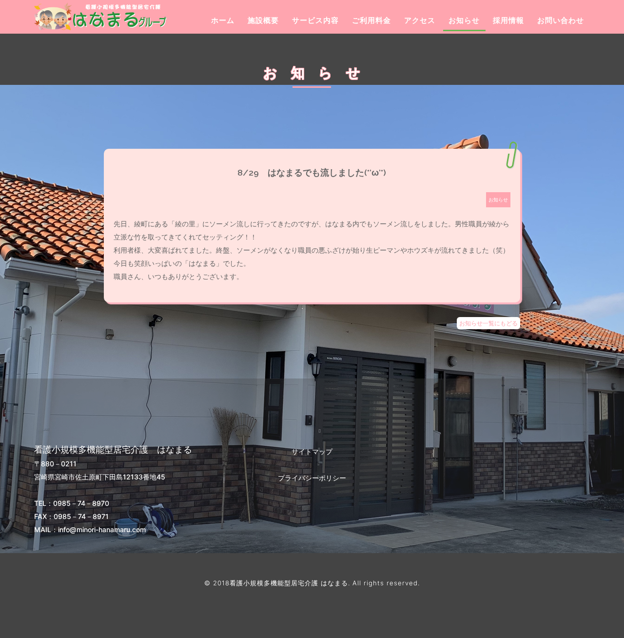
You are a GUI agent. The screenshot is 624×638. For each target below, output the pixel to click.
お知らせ (464, 20)
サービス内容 (315, 20)
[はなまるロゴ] (74, 16)
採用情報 (508, 20)
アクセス (419, 20)
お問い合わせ (560, 20)
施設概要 (263, 20)
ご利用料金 (371, 20)
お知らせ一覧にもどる (488, 323)
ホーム (222, 20)
